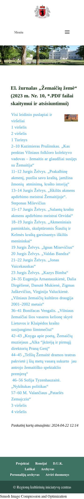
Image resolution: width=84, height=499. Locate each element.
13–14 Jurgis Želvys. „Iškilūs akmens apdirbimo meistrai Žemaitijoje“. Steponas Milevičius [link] (43, 196)
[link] (42, 11)
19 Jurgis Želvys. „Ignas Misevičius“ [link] (42, 247)
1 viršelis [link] (19, 127)
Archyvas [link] (47, 468)
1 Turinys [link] (19, 139)
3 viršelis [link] (19, 405)
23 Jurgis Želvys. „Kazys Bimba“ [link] (39, 272)
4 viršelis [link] (19, 411)
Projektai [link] (22, 463)
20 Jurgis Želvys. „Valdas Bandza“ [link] (40, 253)
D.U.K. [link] (58, 463)
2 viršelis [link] (19, 133)
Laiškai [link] (30, 468)
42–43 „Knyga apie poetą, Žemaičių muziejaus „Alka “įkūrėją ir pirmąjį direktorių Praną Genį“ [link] (42, 342)
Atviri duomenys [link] (57, 474)
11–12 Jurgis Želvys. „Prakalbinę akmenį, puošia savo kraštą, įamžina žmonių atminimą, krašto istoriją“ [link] (42, 177)
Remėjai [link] (41, 463)
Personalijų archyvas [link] (24, 474)
